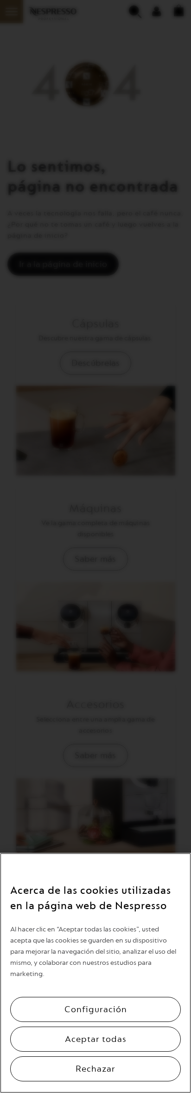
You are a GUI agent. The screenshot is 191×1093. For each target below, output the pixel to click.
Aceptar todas (96, 1039)
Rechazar (95, 1068)
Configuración (95, 1009)
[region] (95, 973)
